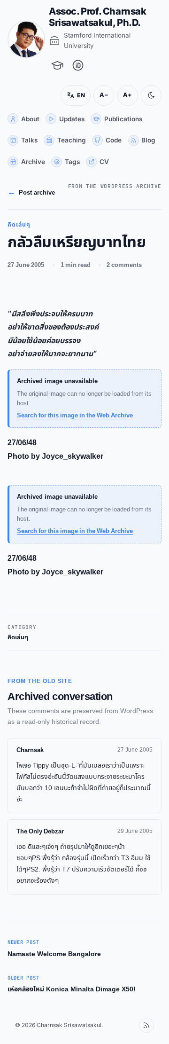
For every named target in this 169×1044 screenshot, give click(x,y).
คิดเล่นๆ (18, 637)
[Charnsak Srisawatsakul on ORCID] (77, 65)
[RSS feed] (139, 1025)
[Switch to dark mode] (144, 95)
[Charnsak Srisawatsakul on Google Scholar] (57, 65)
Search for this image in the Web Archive (75, 415)
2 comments (124, 265)
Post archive (24, 192)
